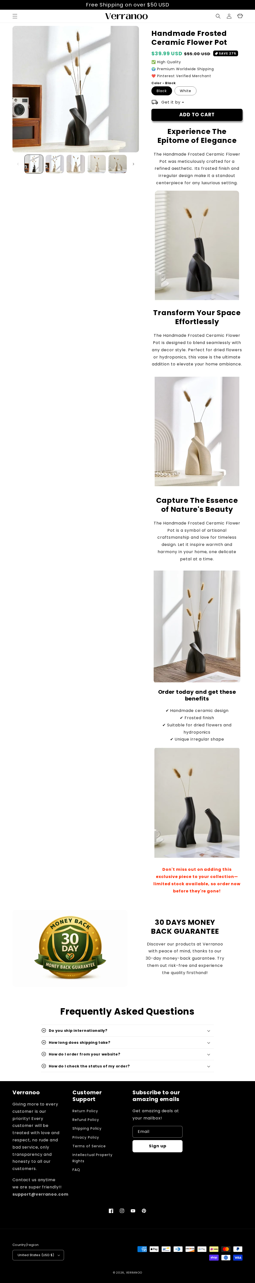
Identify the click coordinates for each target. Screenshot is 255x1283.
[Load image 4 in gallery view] (96, 164)
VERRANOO (134, 1273)
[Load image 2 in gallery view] (55, 164)
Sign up (157, 1146)
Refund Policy (85, 1119)
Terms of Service (89, 1146)
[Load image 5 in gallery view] (117, 164)
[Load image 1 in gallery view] (34, 164)
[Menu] (14, 16)
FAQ (76, 1169)
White (185, 90)
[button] (218, 16)
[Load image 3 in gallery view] (75, 164)
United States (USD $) (36, 1255)
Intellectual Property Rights (92, 1158)
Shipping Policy (87, 1128)
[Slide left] (17, 164)
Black (162, 90)
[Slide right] (133, 164)
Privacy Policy (85, 1137)
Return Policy (85, 1110)
